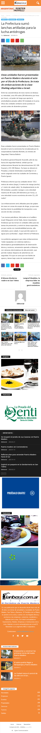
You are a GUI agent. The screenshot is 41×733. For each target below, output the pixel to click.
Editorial (6, 35)
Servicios (20, 19)
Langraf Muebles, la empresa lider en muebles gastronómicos (31, 281)
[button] (37, 3)
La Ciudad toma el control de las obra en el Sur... (25, 674)
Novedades (12, 19)
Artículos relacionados (14, 310)
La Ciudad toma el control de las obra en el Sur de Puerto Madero (34, 326)
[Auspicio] (20, 374)
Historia (19, 724)
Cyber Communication (21, 730)
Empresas (4, 696)
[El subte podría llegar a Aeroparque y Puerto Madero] (20, 318)
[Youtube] (27, 636)
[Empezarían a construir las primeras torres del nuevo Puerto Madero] (7, 318)
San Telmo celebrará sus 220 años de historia (6, 343)
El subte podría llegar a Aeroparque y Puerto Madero (19, 326)
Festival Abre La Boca (19, 342)
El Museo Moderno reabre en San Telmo (10, 279)
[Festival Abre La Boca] (20, 336)
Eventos (4, 19)
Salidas (3, 713)
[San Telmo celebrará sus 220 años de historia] (7, 336)
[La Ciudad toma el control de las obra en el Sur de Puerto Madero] (34, 318)
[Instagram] (18, 636)
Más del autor (30, 310)
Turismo (3, 710)
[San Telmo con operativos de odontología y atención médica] (34, 336)
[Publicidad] (20, 413)
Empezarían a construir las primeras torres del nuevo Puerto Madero (6, 326)
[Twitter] (23, 636)
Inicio (2, 15)
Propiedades (5, 703)
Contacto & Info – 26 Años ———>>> (20, 727)
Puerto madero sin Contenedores (14, 447)
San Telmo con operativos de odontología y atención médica (33, 344)
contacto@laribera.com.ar (25, 631)
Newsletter (27, 724)
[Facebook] (13, 636)
